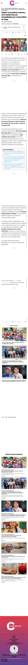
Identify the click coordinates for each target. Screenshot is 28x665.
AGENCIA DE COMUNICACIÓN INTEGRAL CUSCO (14, 656)
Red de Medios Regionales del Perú (12, 28)
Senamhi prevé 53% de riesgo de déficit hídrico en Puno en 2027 (13, 557)
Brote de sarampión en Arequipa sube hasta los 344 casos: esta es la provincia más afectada (13, 578)
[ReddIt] (22, 32)
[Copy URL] (25, 32)
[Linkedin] (19, 32)
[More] (25, 35)
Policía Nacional (12, 417)
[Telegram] (12, 32)
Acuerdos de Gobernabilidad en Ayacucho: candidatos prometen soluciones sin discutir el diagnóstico (14, 159)
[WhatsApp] (9, 32)
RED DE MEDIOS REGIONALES (11, 8)
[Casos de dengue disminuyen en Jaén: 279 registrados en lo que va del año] (14, 527)
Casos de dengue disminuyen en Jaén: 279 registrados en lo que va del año (11, 536)
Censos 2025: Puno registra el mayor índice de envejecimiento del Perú (14, 153)
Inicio (2, 8)
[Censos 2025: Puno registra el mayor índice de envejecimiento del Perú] (14, 334)
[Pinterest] (16, 32)
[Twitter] (6, 32)
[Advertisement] (14, 96)
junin (6, 417)
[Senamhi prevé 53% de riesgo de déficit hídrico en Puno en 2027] (14, 548)
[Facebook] (3, 32)
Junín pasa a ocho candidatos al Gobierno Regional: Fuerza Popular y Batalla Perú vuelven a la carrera (14, 166)
